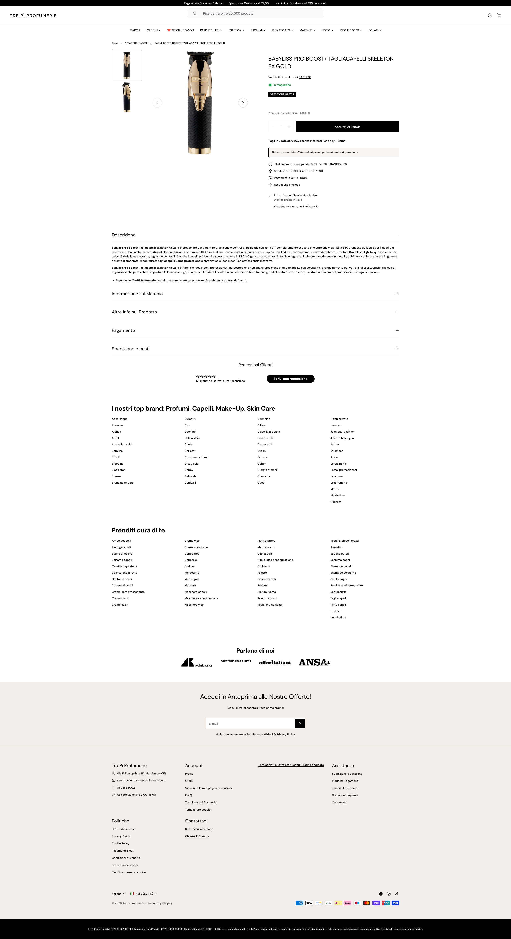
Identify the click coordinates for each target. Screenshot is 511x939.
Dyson (261, 451)
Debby (189, 470)
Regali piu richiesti (269, 604)
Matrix (334, 489)
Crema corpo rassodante (128, 592)
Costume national (196, 457)
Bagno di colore (122, 553)
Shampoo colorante (343, 572)
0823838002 (126, 787)
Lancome (336, 476)
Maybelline (337, 495)
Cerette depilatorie (124, 566)
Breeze (116, 476)
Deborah (190, 476)
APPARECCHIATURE (136, 43)
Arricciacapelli (121, 540)
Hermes (335, 425)
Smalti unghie (339, 579)
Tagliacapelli (338, 598)
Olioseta (335, 502)
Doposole (191, 560)
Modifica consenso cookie (129, 872)
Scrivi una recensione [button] (290, 379)
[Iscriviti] (300, 723)
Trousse (335, 611)
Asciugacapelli (121, 547)
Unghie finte (338, 617)
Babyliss (117, 451)
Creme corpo (120, 598)
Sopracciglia (338, 592)
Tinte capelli (338, 604)
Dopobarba (192, 553)
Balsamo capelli (122, 560)
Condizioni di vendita (126, 858)
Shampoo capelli (341, 566)
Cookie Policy (120, 843)
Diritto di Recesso (123, 829)
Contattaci (339, 802)
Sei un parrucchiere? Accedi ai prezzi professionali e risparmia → (315, 152)
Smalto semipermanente (346, 585)
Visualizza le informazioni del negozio (296, 206)
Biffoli (115, 457)
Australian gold (122, 444)
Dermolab (263, 419)
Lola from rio (338, 482)
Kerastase (336, 451)
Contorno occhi (122, 579)
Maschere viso (194, 604)
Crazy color (192, 463)
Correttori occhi (122, 585)
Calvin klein (192, 438)
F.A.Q (188, 795)
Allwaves (117, 425)
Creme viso (192, 540)
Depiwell (190, 482)
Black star (118, 470)
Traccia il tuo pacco (345, 788)
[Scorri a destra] (243, 103)
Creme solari (120, 604)
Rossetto (336, 547)
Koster (334, 457)
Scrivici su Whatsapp (199, 829)
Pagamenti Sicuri (123, 850)
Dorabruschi (265, 438)
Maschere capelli (196, 592)
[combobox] (255, 13)
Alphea (116, 431)
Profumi (262, 585)
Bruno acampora (123, 482)
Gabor (261, 463)
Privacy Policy (286, 734)
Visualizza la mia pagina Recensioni (208, 788)
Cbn (187, 425)
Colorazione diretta (124, 572)
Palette (262, 572)
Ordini (189, 781)
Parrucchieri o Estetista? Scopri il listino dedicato (291, 765)
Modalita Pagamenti (345, 781)
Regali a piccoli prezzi (344, 540)
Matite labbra (266, 540)
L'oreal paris (338, 463)
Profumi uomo (266, 592)
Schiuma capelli (340, 560)
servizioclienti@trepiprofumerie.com (141, 780)
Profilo (189, 773)
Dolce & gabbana (268, 431)
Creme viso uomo (196, 547)
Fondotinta (192, 572)
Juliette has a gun (342, 438)
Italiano (116, 894)
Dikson (261, 425)
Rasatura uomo (267, 598)
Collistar (190, 451)
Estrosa (262, 457)
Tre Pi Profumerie (134, 903)
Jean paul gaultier (342, 431)
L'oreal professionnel (343, 470)
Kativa (334, 444)
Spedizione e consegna (347, 773)
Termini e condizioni (260, 734)
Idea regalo (192, 579)
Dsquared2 (264, 444)
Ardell (115, 438)
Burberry (190, 419)
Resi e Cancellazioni (125, 865)
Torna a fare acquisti (198, 809)
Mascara (190, 585)
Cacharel (190, 431)
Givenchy (263, 476)
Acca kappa (120, 419)
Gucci (261, 482)
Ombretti (263, 566)
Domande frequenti (345, 795)
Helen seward (339, 419)
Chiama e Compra (197, 836)
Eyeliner (190, 566)
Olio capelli (264, 553)
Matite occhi (265, 547)
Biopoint (117, 463)
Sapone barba (339, 553)
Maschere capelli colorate (201, 598)
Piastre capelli (266, 579)
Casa (115, 43)
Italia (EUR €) (144, 893)
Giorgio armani (267, 470)
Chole (188, 444)
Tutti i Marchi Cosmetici (201, 802)
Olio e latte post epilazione (275, 560)
